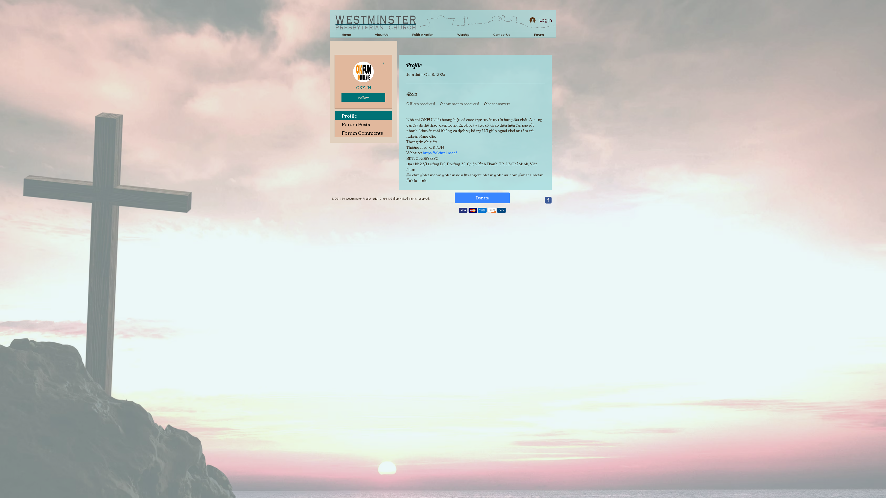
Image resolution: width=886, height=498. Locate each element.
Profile (349, 115)
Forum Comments (362, 132)
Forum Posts (356, 124)
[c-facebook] (548, 200)
